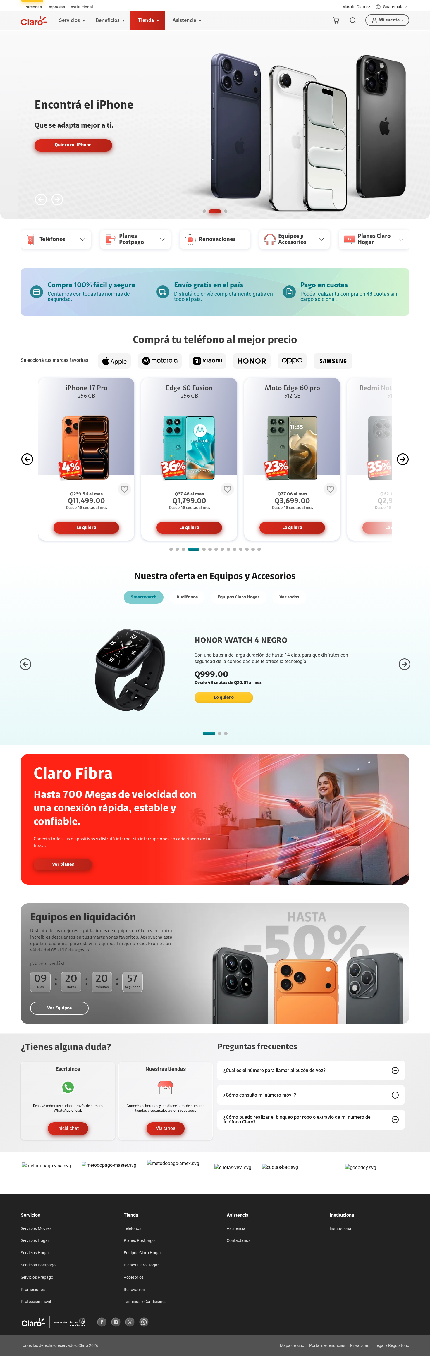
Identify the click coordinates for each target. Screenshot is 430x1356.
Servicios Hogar (35, 1240)
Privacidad (359, 1345)
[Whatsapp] (144, 1322)
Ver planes (63, 864)
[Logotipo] (34, 20)
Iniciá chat (68, 1128)
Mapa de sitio (292, 1345)
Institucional (341, 1228)
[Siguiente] (57, 199)
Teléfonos (132, 1228)
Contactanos (238, 1240)
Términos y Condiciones (145, 1301)
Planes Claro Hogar (141, 1265)
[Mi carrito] (335, 20)
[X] (130, 1322)
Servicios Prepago (37, 1277)
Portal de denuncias (327, 1345)
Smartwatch (143, 597)
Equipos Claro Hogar (238, 597)
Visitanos (165, 1128)
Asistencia (236, 1228)
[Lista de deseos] (124, 489)
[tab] (33, 7)
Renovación (134, 1289)
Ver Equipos (59, 1008)
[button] (356, 7)
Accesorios (134, 1277)
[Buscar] (352, 20)
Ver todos (289, 597)
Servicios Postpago (38, 1265)
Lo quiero (86, 527)
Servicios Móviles (36, 1228)
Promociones (33, 1289)
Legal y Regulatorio (391, 1345)
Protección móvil (36, 1301)
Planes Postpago (139, 1240)
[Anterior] (41, 199)
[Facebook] (101, 1322)
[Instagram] (116, 1322)
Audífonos (187, 597)
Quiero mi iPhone (73, 145)
